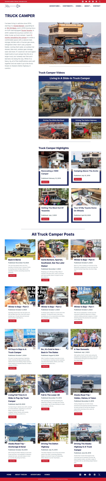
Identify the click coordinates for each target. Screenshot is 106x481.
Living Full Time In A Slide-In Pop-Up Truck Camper (18, 398)
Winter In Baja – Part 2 (51, 307)
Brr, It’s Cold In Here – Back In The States (50, 351)
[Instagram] (82, 1)
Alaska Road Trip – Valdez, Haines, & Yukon (85, 396)
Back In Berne (14, 260)
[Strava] (92, 1)
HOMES (47, 474)
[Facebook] (89, 1)
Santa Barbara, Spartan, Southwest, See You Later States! (52, 263)
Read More (13, 276)
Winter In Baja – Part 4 (84, 260)
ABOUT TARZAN (21, 474)
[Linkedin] (96, 1)
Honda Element (19, 26)
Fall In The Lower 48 (50, 395)
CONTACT (96, 6)
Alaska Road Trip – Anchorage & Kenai (17, 445)
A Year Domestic (81, 349)
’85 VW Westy (11, 28)
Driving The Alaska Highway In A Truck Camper (83, 447)
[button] (70, 99)
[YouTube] (86, 1)
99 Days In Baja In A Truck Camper (17, 351)
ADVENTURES (36, 474)
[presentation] (20, 249)
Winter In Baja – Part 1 (84, 307)
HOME (9, 474)
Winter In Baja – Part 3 (18, 307)
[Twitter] (99, 1)
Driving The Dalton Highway (49, 445)
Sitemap (66, 479)
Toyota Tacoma (26, 30)
